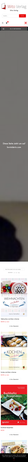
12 (14, 272)
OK (14, 459)
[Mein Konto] (2, 23)
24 (16, 272)
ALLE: (19, 272)
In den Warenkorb (13, 326)
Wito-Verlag (14, 10)
